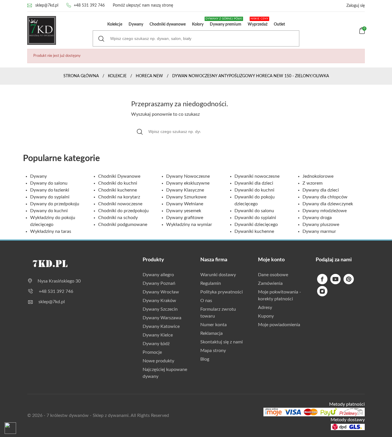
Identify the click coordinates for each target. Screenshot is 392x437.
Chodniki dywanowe (168, 24)
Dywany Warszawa (162, 318)
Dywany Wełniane (184, 204)
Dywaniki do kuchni (254, 190)
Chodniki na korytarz (119, 197)
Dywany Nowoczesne (188, 176)
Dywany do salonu (48, 183)
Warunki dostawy (218, 274)
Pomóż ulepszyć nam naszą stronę (143, 5)
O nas (206, 300)
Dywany (136, 24)
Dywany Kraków (159, 300)
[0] (362, 32)
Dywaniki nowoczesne (257, 176)
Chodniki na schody (118, 217)
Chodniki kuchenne (117, 190)
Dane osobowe (273, 274)
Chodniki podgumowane (122, 224)
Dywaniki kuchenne (254, 231)
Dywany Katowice (161, 326)
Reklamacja (211, 333)
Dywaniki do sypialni (255, 217)
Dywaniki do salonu (254, 210)
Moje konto (271, 259)
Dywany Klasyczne (185, 190)
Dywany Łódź (156, 343)
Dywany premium (224, 21)
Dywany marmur (319, 231)
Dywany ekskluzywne (187, 183)
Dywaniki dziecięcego (256, 224)
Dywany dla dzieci (320, 190)
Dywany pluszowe (320, 224)
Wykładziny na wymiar (189, 224)
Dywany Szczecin (160, 309)
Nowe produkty (158, 361)
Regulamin (210, 283)
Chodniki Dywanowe (119, 176)
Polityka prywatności (221, 292)
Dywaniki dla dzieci (253, 183)
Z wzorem (312, 183)
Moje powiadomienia (279, 324)
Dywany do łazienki (49, 190)
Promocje (152, 352)
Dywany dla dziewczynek (327, 204)
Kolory (197, 24)
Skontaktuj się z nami (221, 342)
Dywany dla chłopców (325, 197)
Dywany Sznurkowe (186, 197)
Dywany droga (317, 217)
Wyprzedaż (258, 21)
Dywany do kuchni (49, 210)
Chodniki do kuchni (117, 183)
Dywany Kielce (158, 335)
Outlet (279, 24)
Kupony (266, 316)
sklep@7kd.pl (46, 5)
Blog (204, 359)
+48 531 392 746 (89, 5)
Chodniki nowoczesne (120, 204)
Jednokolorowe (317, 176)
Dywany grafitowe (184, 217)
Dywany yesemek (183, 210)
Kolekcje (114, 24)
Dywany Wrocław (161, 292)
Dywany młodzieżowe (324, 210)
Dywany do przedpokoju (54, 204)
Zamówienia (270, 283)
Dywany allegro (158, 274)
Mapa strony (213, 350)
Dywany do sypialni (49, 197)
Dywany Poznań (159, 283)
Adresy (265, 307)
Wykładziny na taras (50, 231)
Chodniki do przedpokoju (123, 210)
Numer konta (213, 324)
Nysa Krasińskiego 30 (59, 281)
